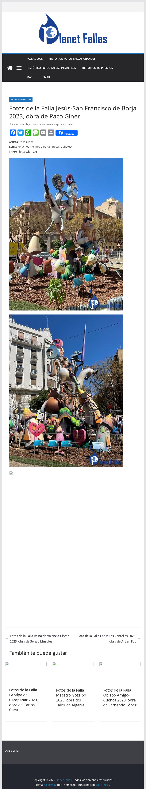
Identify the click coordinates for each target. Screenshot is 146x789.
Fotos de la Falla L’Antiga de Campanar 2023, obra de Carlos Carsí (23, 699)
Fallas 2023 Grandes (21, 99)
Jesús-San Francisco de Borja (44, 124)
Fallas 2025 (35, 58)
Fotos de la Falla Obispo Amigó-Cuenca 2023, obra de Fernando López (119, 698)
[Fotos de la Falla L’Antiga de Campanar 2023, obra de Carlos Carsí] (26, 665)
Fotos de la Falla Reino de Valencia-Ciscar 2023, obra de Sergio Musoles (39, 638)
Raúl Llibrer (18, 124)
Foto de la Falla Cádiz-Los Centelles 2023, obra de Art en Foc (107, 638)
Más (29, 77)
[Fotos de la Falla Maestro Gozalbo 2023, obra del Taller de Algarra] (73, 665)
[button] (34, 77)
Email (47, 77)
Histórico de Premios (97, 68)
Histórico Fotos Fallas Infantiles (51, 68)
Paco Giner (67, 124)
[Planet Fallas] (9, 67)
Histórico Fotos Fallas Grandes (72, 58)
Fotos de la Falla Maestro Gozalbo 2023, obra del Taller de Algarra (71, 698)
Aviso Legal (12, 750)
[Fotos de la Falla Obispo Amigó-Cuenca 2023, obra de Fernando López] (120, 665)
